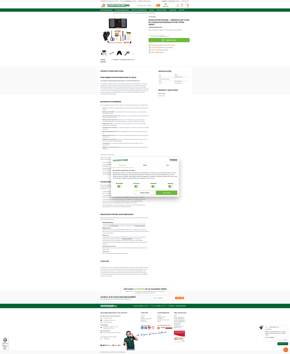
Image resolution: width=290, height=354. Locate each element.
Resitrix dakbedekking (179, 317)
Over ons (181, 10)
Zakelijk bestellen (161, 317)
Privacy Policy (144, 321)
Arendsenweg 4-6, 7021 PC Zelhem (111, 332)
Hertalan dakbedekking (179, 318)
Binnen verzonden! (128, 1)
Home (101, 13)
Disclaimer (143, 320)
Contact (159, 315)
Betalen (159, 321)
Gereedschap (177, 324)
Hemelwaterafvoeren (178, 326)
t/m (177, 306)
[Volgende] (130, 44)
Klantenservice (185, 1)
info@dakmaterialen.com (109, 320)
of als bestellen (171, 1)
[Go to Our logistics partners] (165, 328)
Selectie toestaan (144, 192)
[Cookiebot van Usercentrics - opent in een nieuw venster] (170, 160)
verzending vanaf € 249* (110, 1)
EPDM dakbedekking (106, 10)
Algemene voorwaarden (146, 318)
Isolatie (151, 10)
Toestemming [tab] (122, 165)
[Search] (158, 5)
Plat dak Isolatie (177, 323)
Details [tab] (145, 165)
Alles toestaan (166, 192)
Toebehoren (172, 10)
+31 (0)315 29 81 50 (107, 318)
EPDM (175, 315)
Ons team (143, 315)
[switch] (136, 186)
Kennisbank (160, 318)
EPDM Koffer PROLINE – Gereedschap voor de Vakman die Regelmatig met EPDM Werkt (134, 13)
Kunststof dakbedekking (139, 10)
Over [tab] (167, 165)
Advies (142, 317)
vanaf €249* (141, 306)
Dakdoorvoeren (161, 10)
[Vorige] (104, 44)
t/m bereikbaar (145, 1)
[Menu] (8, 338)
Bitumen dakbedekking (122, 10)
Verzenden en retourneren (163, 320)
